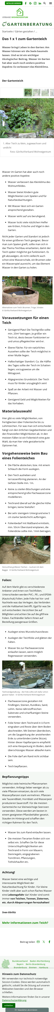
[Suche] (44, 3)
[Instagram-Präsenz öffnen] (35, 3)
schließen (8, 1005)
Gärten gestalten (24, 31)
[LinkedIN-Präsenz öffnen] (39, 3)
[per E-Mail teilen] (38, 942)
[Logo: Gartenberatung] (27, 13)
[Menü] (49, 3)
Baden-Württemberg (40, 961)
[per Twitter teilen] (43, 942)
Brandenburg (20, 967)
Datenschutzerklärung (14, 1000)
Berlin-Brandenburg (35, 964)
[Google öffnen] (30, 3)
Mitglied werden (13, 3)
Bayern (20, 964)
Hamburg (43, 967)
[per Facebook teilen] (49, 942)
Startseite (7, 31)
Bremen (33, 967)
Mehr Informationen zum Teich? (25, 923)
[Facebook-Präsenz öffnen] (25, 3)
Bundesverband (20, 961)
